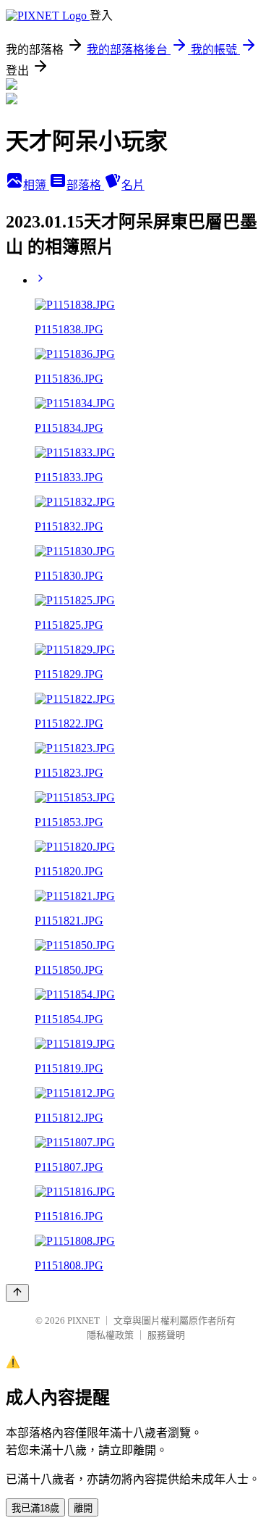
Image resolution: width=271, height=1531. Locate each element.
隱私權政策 (110, 1335)
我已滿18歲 (35, 1508)
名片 (133, 185)
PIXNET (83, 1320)
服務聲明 (166, 1335)
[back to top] (17, 1293)
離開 (83, 1508)
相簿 (36, 185)
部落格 (85, 185)
